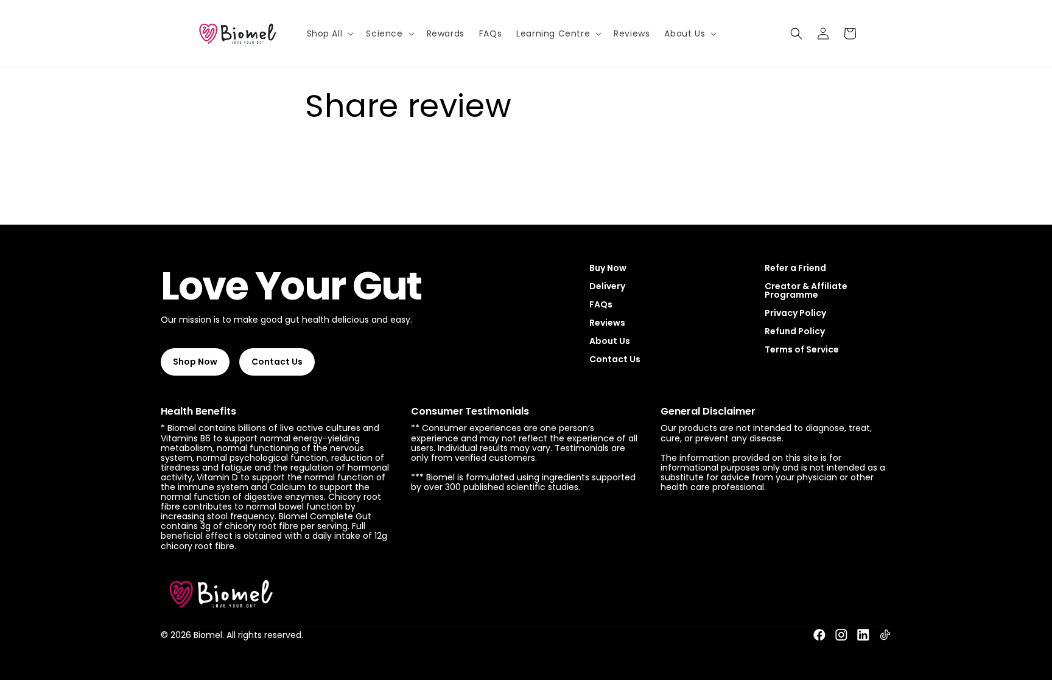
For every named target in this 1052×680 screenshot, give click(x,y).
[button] (329, 33)
